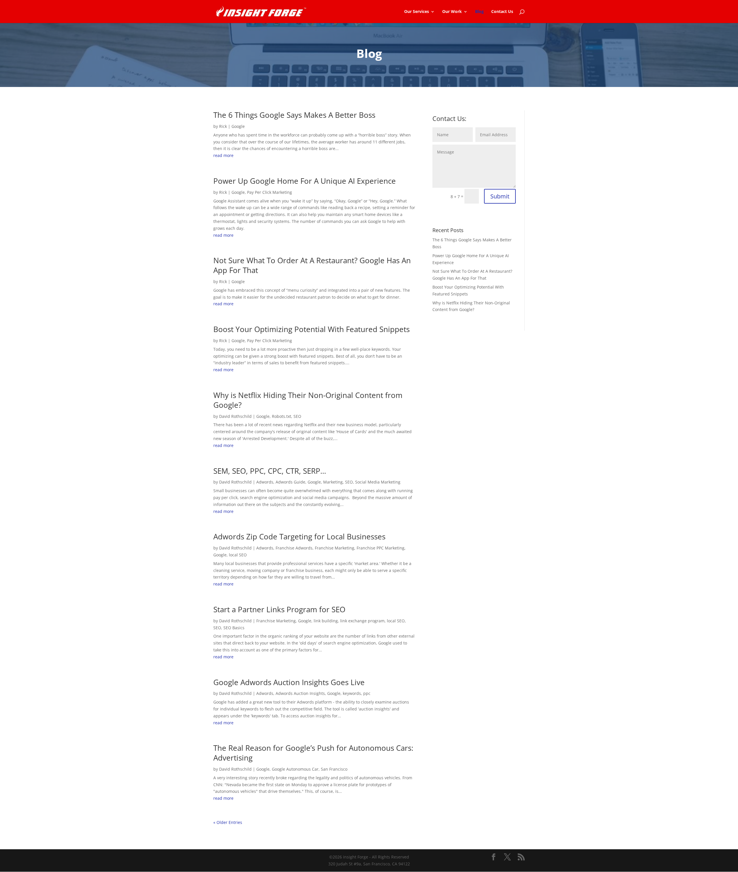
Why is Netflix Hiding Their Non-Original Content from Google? (307, 400)
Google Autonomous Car (295, 769)
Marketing (333, 482)
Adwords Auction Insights (300, 693)
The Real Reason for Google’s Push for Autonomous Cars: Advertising (313, 753)
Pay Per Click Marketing (269, 192)
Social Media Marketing (377, 482)
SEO (297, 416)
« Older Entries (227, 822)
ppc (366, 693)
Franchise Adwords (294, 548)
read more (223, 155)
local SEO (238, 555)
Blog (479, 12)
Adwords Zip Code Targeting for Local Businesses (299, 536)
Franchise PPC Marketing (380, 548)
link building (326, 620)
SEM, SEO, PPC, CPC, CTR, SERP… (269, 471)
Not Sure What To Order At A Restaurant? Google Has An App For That (312, 265)
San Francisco (334, 769)
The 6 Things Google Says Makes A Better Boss (294, 115)
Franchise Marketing (334, 548)
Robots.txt (281, 416)
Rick (223, 126)
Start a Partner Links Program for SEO (279, 609)
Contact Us (502, 12)
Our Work (452, 12)
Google (238, 126)
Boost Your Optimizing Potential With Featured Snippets (311, 329)
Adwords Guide (290, 482)
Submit (499, 196)
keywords (352, 693)
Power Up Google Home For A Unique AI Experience (304, 181)
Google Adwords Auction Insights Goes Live (289, 682)
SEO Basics (233, 627)
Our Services (416, 12)
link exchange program (362, 620)
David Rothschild (235, 416)
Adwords (264, 482)
